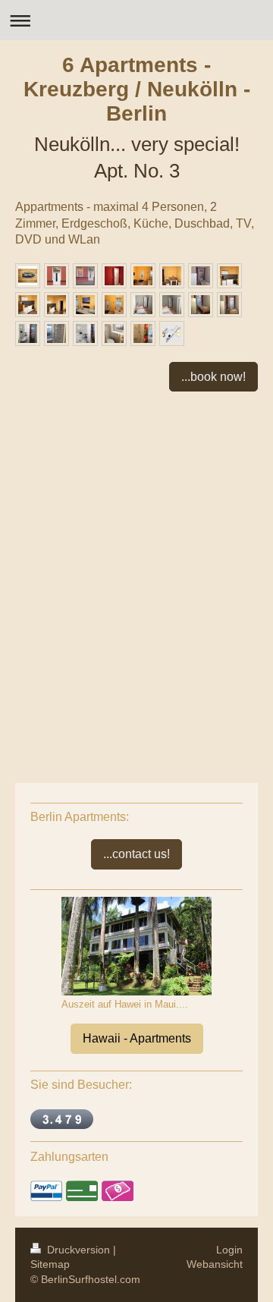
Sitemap (50, 1264)
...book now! (213, 376)
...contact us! (136, 854)
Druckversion (78, 1250)
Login (229, 1250)
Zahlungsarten (69, 1156)
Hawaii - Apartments (137, 1038)
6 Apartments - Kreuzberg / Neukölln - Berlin (137, 89)
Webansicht (215, 1264)
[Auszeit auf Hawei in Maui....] (136, 946)
